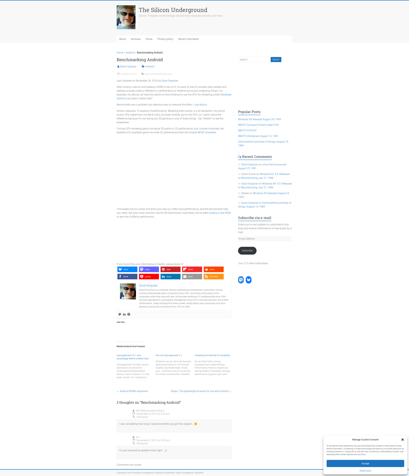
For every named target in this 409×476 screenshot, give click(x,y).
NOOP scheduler (207, 132)
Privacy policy (365, 470)
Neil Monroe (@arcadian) (150, 410)
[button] (402, 439)
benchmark (157, 74)
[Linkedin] (124, 314)
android (148, 74)
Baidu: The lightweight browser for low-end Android (201, 391)
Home (149, 39)
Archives (136, 39)
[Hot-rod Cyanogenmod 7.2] (175, 365)
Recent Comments (188, 39)
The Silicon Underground (173, 10)
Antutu (203, 104)
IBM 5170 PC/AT (247, 130)
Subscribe (247, 250)
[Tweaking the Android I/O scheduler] (214, 365)
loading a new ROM (220, 212)
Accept (365, 463)
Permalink (142, 417)
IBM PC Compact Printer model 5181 (258, 124)
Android (130, 52)
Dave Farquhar (128, 66)
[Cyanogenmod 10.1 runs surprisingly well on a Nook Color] (136, 366)
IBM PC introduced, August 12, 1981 (258, 136)
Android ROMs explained (132, 391)
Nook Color (167, 74)
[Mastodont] (119, 314)
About (122, 39)
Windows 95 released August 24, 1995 (259, 119)
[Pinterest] (128, 314)
